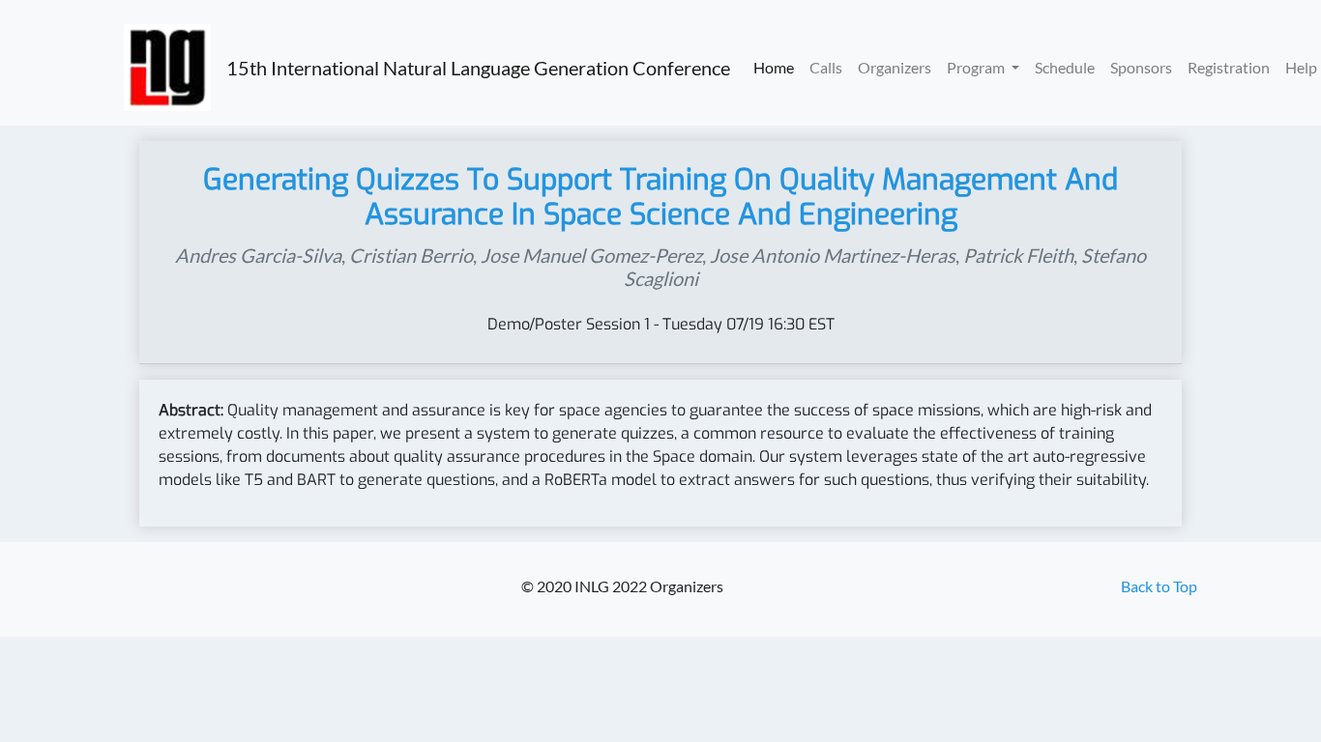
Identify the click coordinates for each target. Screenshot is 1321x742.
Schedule (1065, 67)
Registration (1229, 67)
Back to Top (1159, 586)
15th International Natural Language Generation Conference (478, 67)
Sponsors (1141, 67)
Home (773, 67)
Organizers (894, 67)
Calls (825, 67)
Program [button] (977, 67)
